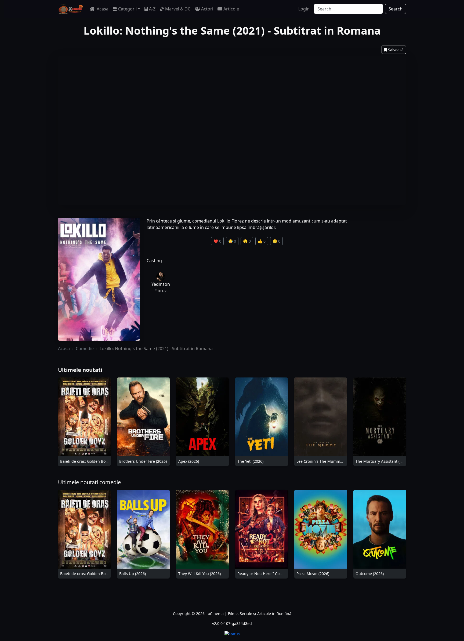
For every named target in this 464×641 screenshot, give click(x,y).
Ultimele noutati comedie (89, 482)
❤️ (217, 241)
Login (304, 9)
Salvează (396, 49)
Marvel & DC (177, 9)
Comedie (85, 348)
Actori (207, 9)
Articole (231, 9)
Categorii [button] (127, 9)
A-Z (152, 9)
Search (396, 9)
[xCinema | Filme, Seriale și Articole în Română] (70, 9)
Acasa (102, 9)
